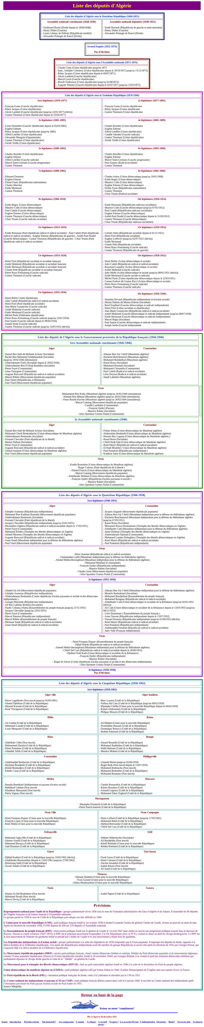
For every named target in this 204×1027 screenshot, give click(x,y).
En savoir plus (184, 1022)
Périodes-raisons (31, 1022)
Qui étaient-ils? (49, 1022)
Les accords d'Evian (129, 1022)
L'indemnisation (147, 1022)
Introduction (15, 1022)
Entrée (5, 1022)
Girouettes (161, 1022)
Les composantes (66, 1022)
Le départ (91, 1022)
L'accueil (102, 1022)
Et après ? (114, 1022)
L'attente (80, 1022)
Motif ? (171, 1022)
